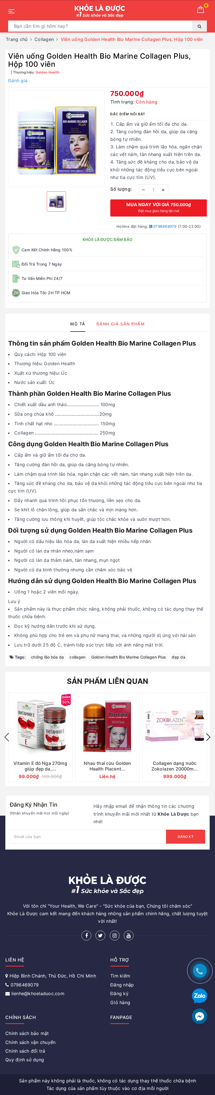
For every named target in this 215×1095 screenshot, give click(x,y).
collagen (77, 657)
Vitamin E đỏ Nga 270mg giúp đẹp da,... (40, 766)
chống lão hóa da (47, 657)
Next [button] (208, 737)
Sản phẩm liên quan (107, 681)
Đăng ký (185, 836)
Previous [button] (7, 737)
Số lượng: (121, 189)
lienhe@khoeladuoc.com (37, 993)
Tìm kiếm (120, 976)
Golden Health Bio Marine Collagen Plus (128, 657)
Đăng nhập (122, 985)
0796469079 (164, 226)
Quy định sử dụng (24, 1059)
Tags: (19, 657)
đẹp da (178, 657)
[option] (56, 138)
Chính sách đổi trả (25, 1051)
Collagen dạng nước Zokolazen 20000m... (174, 766)
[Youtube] (129, 935)
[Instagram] (115, 935)
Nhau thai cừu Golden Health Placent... (107, 766)
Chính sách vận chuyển (30, 1042)
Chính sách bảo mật (27, 1033)
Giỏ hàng (120, 1002)
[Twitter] (100, 935)
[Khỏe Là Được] (99, 11)
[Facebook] (86, 935)
